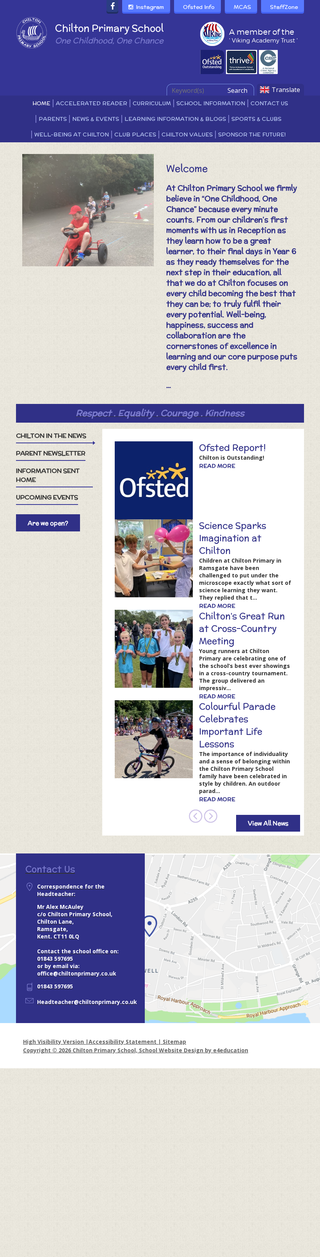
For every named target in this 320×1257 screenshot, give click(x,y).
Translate (286, 89)
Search (237, 90)
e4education (230, 1050)
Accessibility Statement (122, 1041)
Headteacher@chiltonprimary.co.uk (87, 1002)
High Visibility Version (53, 1041)
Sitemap (174, 1041)
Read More (217, 466)
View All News (268, 823)
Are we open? (48, 523)
